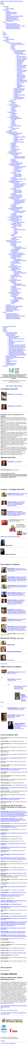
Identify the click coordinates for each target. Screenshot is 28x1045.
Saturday (16, 232)
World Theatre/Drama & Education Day (14, 306)
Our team (13, 47)
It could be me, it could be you (15, 43)
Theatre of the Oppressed (11, 308)
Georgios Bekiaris (10, 660)
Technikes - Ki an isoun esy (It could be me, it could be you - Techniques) (22, 72)
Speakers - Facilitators (19, 139)
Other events (14, 265)
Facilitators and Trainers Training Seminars (19, 90)
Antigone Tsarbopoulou (19, 723)
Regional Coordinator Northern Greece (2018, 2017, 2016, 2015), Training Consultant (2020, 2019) (13, 858)
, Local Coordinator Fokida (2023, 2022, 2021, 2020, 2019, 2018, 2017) (14, 901)
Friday (15, 230)
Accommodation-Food (16, 262)
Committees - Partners (16, 223)
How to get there (17, 170)
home (7, 385)
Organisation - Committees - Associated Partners (20, 167)
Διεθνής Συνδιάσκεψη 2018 (9, 1012)
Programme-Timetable (16, 256)
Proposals (16, 140)
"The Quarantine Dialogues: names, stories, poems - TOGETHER (20, 726)
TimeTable (13, 286)
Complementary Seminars (16, 194)
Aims (7, 38)
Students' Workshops (18, 52)
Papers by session (18, 237)
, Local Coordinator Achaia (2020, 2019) (13, 952)
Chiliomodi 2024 (15, 267)
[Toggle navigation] (23, 1)
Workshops (13, 145)
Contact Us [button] (3, 1040)
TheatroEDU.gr (12, 1043)
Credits (12, 123)
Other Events (14, 290)
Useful (4, 312)
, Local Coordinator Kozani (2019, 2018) (13, 892)
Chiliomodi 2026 (15, 293)
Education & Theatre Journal (12, 307)
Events (15, 228)
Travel (12, 264)
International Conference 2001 (15, 208)
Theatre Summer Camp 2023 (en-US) (17, 254)
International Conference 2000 (15, 217)
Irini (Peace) (19, 64)
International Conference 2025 (15, 219)
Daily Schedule (14, 295)
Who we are (5, 36)
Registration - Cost (15, 275)
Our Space (16, 96)
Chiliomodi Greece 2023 (16, 255)
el (4, 32)
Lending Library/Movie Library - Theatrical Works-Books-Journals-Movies (15, 316)
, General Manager (14, 405)
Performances (14, 150)
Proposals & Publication (19, 222)
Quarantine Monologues (19, 97)
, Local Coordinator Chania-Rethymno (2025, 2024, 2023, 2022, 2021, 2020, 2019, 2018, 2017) (13, 932)
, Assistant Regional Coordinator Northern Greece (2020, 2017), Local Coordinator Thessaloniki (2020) (14, 935)
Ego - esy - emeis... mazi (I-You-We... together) (22, 58)
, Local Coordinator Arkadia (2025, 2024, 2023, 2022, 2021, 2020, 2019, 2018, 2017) (14, 769)
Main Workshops (17, 246)
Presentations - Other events (17, 253)
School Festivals (17, 92)
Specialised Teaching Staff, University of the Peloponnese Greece (17, 494)
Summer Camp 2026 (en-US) (15, 292)
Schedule (13, 159)
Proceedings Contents (18, 186)
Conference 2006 (15, 165)
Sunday (15, 233)
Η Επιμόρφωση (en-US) (19, 51)
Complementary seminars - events (18, 178)
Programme (13, 172)
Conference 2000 (15, 218)
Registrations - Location (16, 224)
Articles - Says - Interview (11, 313)
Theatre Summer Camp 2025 (15, 280)
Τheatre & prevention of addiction (13, 318)
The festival (13, 110)
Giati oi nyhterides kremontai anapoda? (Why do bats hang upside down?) (21, 76)
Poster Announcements (16, 196)
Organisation (14, 113)
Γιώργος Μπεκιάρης (19, 1012)
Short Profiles (17, 187)
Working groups (14, 161)
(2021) (22, 728)
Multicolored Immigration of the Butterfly (21, 86)
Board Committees (10, 39)
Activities (13, 129)
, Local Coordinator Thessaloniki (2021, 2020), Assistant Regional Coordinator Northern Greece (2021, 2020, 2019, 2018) (13, 820)
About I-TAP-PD (15, 128)
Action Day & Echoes (16, 125)
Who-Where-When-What (19, 229)
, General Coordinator (14, 394)
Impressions (14, 124)
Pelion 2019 (14, 243)
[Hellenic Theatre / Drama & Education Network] (11, 1)
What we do (5, 40)
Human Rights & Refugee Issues (13, 314)
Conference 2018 (15, 134)
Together (16, 93)
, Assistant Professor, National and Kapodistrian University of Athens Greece (16, 594)
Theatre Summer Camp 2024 (15, 266)
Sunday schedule (17, 176)
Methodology (14, 115)
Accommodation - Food (16, 276)
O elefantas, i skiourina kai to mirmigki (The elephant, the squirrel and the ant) (22, 67)
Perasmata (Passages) (21, 56)
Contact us (13, 99)
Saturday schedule (18, 175)
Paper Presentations (15, 149)
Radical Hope (12, 112)
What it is (13, 45)
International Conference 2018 (15, 133)
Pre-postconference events (17, 162)
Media (12, 46)
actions (15, 385)
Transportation (14, 251)
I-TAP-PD (11, 127)
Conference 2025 (15, 220)
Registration (14, 143)
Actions (13, 49)
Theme (15, 155)
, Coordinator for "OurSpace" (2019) (14, 679)
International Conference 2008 (15, 152)
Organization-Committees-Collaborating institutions (19, 157)
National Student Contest (19, 94)
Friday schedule (17, 173)
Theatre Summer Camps (11, 240)
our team (20, 385)
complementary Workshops (20, 285)
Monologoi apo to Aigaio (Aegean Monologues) (21, 61)
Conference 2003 (15, 198)
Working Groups (15, 146)
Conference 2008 (15, 154)
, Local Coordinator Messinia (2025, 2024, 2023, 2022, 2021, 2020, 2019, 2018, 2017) (13, 799)
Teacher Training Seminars (20, 50)
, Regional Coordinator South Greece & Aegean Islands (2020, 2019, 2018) (14, 826)
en (1, 2)
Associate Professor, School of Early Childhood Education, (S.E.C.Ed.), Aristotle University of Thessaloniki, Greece (16, 503)
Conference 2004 (15, 182)
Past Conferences (12, 151)
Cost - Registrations (15, 249)
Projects (7, 41)
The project (13, 107)
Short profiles (17, 203)
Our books (8, 304)
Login (4, 33)
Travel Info (13, 302)
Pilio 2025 (13, 281)
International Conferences (11, 131)
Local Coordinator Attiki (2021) (11, 904)
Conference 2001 (15, 209)
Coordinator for (17, 724)
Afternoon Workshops (19, 298)
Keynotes (13, 148)
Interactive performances (19, 88)
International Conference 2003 (15, 197)
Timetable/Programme (16, 269)
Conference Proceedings (19, 202)
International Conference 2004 (15, 181)
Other (12, 303)
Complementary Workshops (20, 248)
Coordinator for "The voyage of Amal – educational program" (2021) (15, 716)
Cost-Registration (15, 261)
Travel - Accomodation (19, 141)
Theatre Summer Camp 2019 (15, 241)
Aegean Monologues (18, 98)
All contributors (17, 171)
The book (13, 109)
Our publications (9, 311)
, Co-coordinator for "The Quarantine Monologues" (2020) (20, 687)
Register (5, 34)
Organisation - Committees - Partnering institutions (20, 184)
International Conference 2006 (15, 164)
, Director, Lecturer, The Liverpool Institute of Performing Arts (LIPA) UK (17, 570)
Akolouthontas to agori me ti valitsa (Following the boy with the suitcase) (22, 81)
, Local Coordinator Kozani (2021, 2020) (13, 916)
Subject (15, 135)
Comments (16, 169)
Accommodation (15, 250)
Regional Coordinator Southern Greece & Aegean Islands (14, 816)
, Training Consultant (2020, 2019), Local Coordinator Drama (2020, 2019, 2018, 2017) (12, 895)
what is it (11, 385)
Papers (12, 235)
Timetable (13, 144)
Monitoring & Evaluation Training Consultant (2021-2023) (16, 620)
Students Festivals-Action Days (12, 309)
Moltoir (10, 130)
